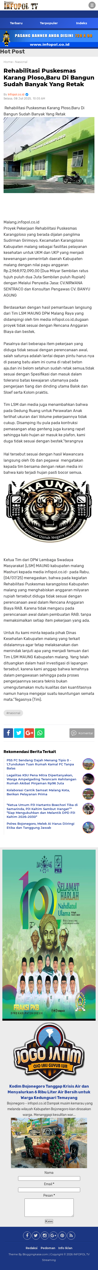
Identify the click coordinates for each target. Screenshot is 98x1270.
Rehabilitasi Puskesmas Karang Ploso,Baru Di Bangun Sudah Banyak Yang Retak (49, 77)
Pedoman (48, 1248)
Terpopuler (49, 23)
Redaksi (32, 1248)
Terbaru (16, 23)
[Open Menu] (92, 5)
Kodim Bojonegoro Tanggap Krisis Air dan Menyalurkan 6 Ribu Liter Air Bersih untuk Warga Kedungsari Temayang (49, 1092)
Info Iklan (65, 1248)
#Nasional (13, 713)
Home (8, 62)
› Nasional (20, 62)
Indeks (81, 23)
